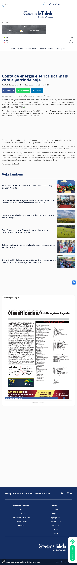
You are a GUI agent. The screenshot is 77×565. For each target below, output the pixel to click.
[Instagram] (56, 4)
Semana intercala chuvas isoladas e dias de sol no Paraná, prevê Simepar (28, 216)
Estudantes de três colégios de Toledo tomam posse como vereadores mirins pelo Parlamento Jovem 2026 (28, 201)
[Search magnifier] (43, 4)
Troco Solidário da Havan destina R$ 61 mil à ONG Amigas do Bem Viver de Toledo (28, 186)
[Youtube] (59, 4)
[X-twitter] (53, 4)
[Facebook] (50, 4)
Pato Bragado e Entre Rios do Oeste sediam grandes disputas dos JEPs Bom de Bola (25, 231)
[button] (8, 90)
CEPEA (7, 23)
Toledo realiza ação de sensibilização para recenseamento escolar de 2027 (28, 246)
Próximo (42, 403)
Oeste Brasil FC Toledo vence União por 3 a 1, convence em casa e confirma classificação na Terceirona (29, 261)
